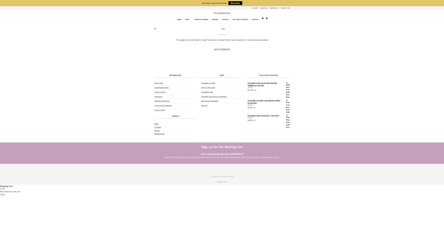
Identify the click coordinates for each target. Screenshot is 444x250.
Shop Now (235, 3)
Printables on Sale (208, 83)
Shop (187, 19)
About (157, 130)
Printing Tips (274, 8)
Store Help (264, 8)
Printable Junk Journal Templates (214, 96)
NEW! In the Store (208, 87)
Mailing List (159, 134)
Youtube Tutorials (240, 19)
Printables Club (207, 92)
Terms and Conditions (163, 105)
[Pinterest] (219, 168)
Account (255, 8)
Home (179, 19)
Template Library (201, 19)
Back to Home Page (222, 49)
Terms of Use (285, 8)
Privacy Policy (159, 110)
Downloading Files (161, 87)
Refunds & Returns (162, 101)
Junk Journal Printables (210, 101)
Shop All (204, 105)
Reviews (215, 19)
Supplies (225, 19)
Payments (158, 96)
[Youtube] (225, 168)
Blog (156, 124)
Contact (255, 19)
